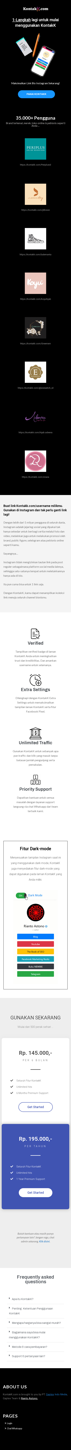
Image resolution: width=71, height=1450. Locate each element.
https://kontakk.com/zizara (35, 477)
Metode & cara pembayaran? (29, 1346)
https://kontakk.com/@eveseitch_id (35, 388)
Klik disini (44, 1241)
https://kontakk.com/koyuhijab (35, 299)
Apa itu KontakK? (22, 1299)
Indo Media (56, 1394)
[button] (36, 94)
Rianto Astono (29, 1398)
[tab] (35, 1299)
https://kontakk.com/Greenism (35, 343)
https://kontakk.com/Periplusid (35, 164)
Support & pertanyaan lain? (28, 1356)
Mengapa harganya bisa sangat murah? (36, 1322)
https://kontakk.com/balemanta (35, 254)
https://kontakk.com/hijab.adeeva (35, 432)
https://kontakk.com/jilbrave (35, 210)
